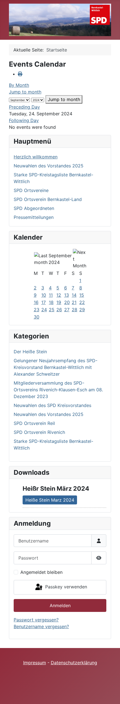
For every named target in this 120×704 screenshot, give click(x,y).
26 (59, 309)
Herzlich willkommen (35, 157)
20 (67, 302)
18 (51, 302)
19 (58, 302)
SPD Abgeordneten (34, 208)
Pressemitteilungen (34, 217)
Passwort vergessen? (36, 620)
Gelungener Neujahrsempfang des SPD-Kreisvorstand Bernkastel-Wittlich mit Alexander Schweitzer (55, 367)
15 (81, 295)
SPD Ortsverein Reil (34, 423)
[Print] (20, 74)
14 (74, 295)
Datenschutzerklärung (74, 662)
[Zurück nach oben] (110, 694)
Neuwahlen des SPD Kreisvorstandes (52, 405)
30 (36, 317)
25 (51, 309)
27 (66, 309)
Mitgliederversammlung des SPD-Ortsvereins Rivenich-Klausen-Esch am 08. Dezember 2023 (58, 389)
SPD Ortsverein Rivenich (39, 432)
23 (36, 309)
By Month (19, 85)
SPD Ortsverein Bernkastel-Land (48, 199)
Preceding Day (24, 107)
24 (44, 309)
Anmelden (60, 605)
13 (66, 295)
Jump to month (25, 92)
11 (51, 295)
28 (74, 309)
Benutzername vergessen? (41, 626)
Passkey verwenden (65, 587)
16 (36, 302)
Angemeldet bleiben (41, 572)
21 (74, 302)
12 (58, 295)
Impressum (34, 662)
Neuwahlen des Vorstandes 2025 (48, 166)
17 (43, 302)
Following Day (24, 120)
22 (82, 302)
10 (43, 295)
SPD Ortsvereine (31, 190)
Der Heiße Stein (30, 351)
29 (82, 309)
